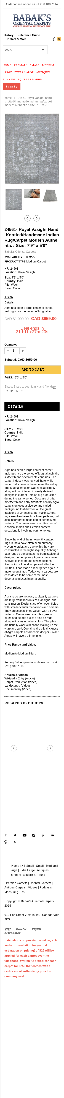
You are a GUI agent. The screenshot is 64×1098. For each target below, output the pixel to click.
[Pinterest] (17, 390)
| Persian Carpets (15, 883)
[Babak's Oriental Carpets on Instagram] (34, 835)
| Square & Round (33, 874)
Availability (13, 257)
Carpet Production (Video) (20, 682)
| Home (14, 865)
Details (15, 406)
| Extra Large (26, 870)
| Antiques (42, 870)
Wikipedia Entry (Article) (19, 678)
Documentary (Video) (17, 689)
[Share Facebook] (7, 390)
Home (8, 97)
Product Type (14, 261)
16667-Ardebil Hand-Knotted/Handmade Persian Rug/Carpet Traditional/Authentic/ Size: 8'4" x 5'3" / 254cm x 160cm (32, 782)
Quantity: (10, 344)
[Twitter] (11, 390)
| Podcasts (45, 887)
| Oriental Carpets (39, 883)
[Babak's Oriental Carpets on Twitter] (15, 835)
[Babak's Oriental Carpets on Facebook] (6, 835)
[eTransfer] (12, 932)
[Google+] (22, 390)
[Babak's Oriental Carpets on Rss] (15, 842)
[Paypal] (36, 929)
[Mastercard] (21, 929)
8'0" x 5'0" (21, 377)
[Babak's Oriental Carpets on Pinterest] (43, 835)
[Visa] (7, 929)
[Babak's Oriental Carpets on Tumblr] (6, 842)
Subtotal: (10, 359)
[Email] (54, 387)
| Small (39, 865)
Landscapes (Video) (17, 685)
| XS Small (27, 865)
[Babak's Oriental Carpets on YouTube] (24, 835)
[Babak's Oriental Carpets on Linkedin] (52, 835)
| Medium (50, 865)
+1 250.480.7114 (47, 4)
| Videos (31, 887)
